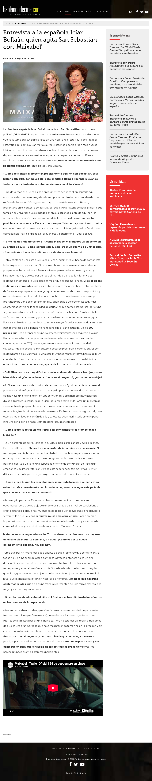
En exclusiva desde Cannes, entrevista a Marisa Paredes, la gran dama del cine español (127, 101)
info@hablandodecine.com (76, 754)
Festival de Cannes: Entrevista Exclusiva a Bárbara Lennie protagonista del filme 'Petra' (127, 120)
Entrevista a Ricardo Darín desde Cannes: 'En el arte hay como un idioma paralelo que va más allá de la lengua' (127, 140)
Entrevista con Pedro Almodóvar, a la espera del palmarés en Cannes (126, 66)
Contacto (102, 11)
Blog (67, 11)
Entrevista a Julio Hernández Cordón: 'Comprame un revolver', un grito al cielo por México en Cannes (127, 83)
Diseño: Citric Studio (76, 773)
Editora (90, 11)
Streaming (78, 11)
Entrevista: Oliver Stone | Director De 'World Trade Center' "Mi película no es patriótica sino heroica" (125, 49)
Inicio (59, 11)
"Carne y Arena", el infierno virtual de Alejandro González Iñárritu (126, 159)
